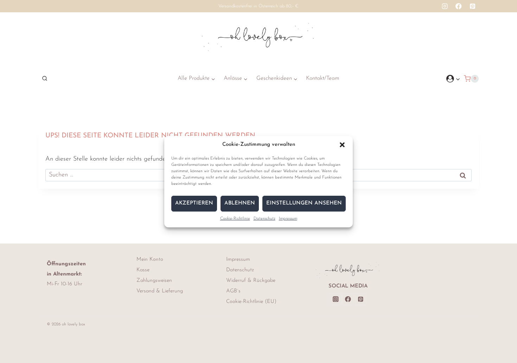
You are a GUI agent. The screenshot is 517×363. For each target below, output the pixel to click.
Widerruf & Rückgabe (250, 280)
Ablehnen (239, 203)
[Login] (453, 78)
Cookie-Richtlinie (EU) (251, 301)
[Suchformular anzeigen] (42, 79)
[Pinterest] (472, 6)
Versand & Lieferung (159, 291)
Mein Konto (149, 259)
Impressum (288, 218)
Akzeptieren (194, 203)
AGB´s (233, 291)
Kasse (142, 270)
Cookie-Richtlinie (235, 218)
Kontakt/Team (322, 78)
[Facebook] (459, 6)
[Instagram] (445, 6)
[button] (342, 144)
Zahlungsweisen (154, 280)
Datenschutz (264, 218)
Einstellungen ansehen (304, 203)
